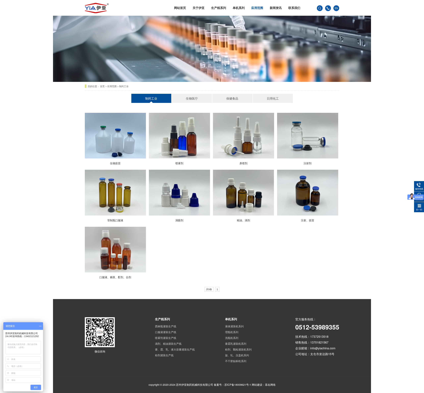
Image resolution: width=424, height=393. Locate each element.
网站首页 (180, 8)
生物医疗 (192, 98)
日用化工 (273, 98)
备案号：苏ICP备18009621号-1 (232, 385)
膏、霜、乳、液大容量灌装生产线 (175, 349)
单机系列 (239, 8)
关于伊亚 (199, 8)
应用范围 (257, 8)
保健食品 (232, 98)
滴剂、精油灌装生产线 (168, 344)
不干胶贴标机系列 (235, 361)
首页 (102, 86)
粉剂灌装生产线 (164, 355)
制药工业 (124, 86)
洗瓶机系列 (231, 338)
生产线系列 (218, 8)
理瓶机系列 (231, 332)
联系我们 (294, 8)
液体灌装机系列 (234, 326)
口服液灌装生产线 (165, 332)
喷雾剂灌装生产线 (165, 338)
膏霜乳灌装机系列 (235, 344)
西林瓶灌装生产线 (165, 326)
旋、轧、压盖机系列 (237, 355)
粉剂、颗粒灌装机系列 (238, 349)
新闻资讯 (276, 8)
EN (336, 8)
